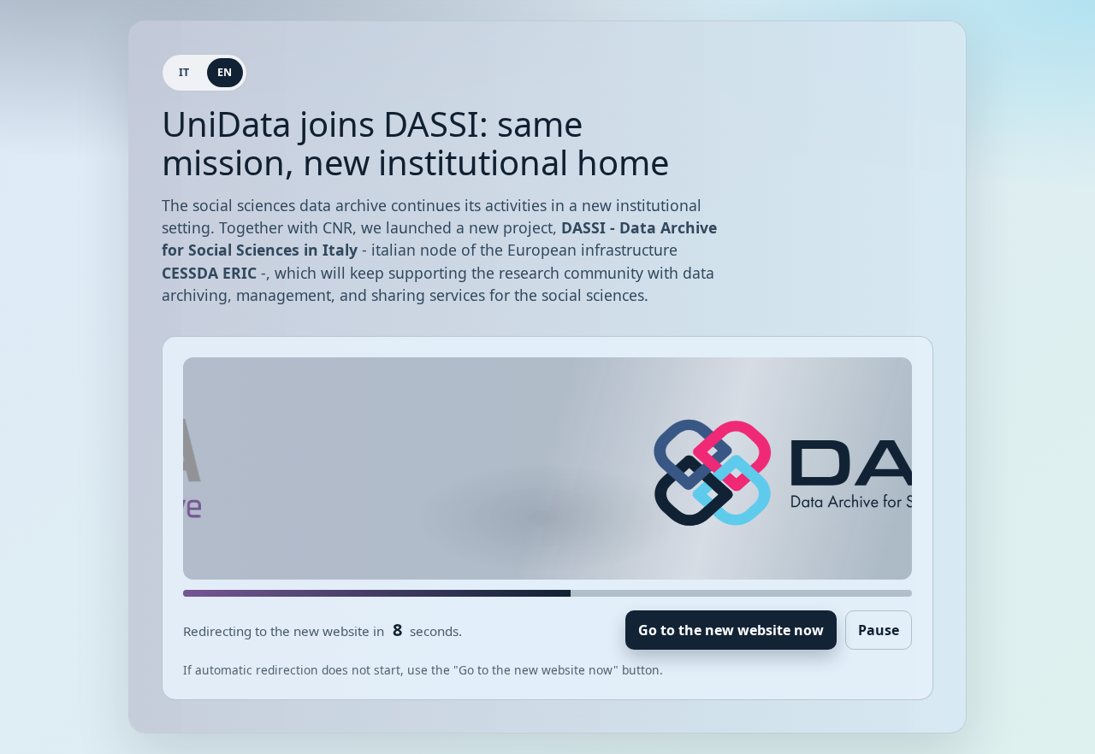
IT (184, 72)
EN (225, 72)
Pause (878, 630)
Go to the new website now (731, 630)
